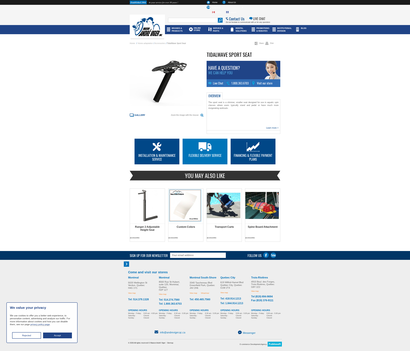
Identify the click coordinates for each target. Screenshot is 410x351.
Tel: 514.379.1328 (138, 299)
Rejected (26, 335)
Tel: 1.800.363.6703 (170, 304)
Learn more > (272, 128)
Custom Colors (186, 226)
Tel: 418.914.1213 (230, 299)
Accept (57, 335)
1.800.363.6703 (240, 83)
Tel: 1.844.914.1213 (231, 303)
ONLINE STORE (197, 29)
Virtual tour (205, 293)
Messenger (249, 333)
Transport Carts (224, 226)
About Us (232, 2)
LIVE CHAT (259, 18)
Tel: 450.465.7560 (200, 299)
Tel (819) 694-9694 (262, 296)
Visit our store (264, 83)
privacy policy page (40, 324)
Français (232, 12)
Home (214, 2)
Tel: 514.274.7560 (169, 300)
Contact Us (236, 19)
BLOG (303, 28)
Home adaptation (145, 43)
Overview (214, 95)
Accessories (160, 43)
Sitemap (170, 343)
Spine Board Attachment (263, 226)
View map (132, 293)
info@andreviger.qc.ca (172, 332)
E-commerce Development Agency (253, 344)
